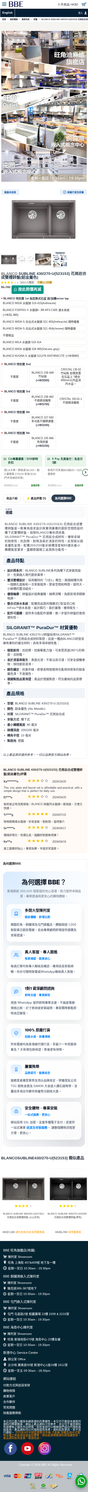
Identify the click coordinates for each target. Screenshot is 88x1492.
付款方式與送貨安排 (16, 1385)
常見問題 (9, 1407)
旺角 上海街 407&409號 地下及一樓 (32, 1262)
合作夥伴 (9, 1401)
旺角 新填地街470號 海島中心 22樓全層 (33, 1339)
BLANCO (9, 273)
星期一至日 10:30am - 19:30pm (29, 1268)
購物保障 (9, 1390)
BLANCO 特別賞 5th (16, 433)
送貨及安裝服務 (36, 1127)
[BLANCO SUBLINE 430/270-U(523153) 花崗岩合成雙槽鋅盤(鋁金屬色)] (44, 219)
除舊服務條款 (12, 1413)
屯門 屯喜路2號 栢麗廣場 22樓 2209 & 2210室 (38, 1314)
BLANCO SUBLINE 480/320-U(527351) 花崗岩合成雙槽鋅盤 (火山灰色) (23, 1215)
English (7, 12)
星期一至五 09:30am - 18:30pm (29, 1370)
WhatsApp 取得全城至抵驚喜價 (44, 26)
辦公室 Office (17, 1359)
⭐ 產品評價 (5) (36, 498)
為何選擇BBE (63, 498)
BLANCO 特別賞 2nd (17, 364)
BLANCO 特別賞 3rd (16, 391)
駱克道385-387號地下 (22, 1288)
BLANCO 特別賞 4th (16, 412)
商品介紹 (12, 498)
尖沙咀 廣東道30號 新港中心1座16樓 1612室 (38, 1365)
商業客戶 (9, 1396)
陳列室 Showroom (20, 1256)
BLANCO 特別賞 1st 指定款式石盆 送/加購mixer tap (36, 298)
